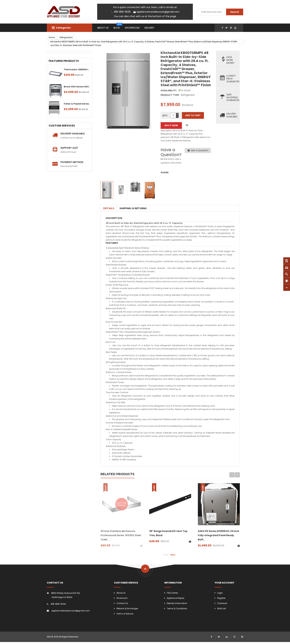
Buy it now (171, 125)
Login (220, 592)
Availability (169, 90)
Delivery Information (177, 603)
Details (108, 208)
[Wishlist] (187, 125)
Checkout (222, 603)
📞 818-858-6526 (121, 11)
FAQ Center (172, 592)
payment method (71, 162)
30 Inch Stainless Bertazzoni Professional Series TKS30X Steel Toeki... (121, 535)
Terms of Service (124, 613)
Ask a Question (199, 150)
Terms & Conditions (177, 608)
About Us (121, 592)
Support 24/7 (69, 148)
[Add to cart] (190, 541)
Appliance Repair (175, 598)
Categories (63, 27)
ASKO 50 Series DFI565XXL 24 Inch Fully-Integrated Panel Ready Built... (218, 535)
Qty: (165, 115)
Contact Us (122, 603)
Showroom (122, 598)
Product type (170, 95)
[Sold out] (141, 545)
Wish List (221, 608)
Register (221, 598)
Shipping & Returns (133, 208)
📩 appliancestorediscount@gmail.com (156, 11)
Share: (165, 172)
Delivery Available (72, 133)
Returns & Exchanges (127, 608)
